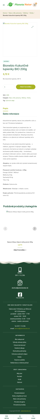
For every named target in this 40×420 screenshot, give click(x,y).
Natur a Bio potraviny (15, 13)
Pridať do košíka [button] (19, 250)
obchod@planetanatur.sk (22, 328)
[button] (32, 27)
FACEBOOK (20, 298)
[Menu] (5, 5)
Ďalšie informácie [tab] (11, 114)
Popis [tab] (5, 108)
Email (20, 285)
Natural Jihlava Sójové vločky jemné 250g (20, 242)
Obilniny (25, 13)
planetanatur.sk (26, 411)
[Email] (20, 282)
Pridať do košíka (25, 87)
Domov (5, 13)
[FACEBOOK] (20, 294)
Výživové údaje (10, 100)
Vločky (31, 13)
